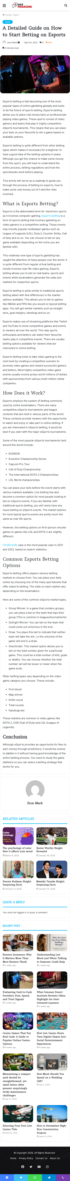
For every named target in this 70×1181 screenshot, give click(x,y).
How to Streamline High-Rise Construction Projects (52, 1129)
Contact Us (41, 1158)
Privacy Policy (26, 1158)
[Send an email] (19, 42)
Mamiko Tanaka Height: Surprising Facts (50, 883)
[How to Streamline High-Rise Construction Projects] (52, 1113)
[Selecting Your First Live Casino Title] (18, 1113)
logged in (22, 912)
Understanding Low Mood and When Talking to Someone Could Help (52, 958)
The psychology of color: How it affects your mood (18, 850)
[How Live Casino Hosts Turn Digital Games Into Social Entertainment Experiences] (52, 1021)
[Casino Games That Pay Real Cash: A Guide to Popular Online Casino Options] (18, 1021)
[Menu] (4, 6)
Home (8, 14)
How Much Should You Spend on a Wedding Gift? (50, 1077)
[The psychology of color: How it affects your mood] (18, 836)
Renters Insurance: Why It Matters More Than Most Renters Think (17, 958)
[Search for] (65, 6)
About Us (55, 1158)
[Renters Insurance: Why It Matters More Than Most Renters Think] (18, 942)
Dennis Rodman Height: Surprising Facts (17, 883)
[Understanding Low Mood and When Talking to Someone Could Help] (52, 942)
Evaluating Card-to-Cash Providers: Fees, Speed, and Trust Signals (17, 996)
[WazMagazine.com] (22, 5)
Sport (16, 14)
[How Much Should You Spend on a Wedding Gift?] (52, 1062)
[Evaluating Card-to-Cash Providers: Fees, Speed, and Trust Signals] (18, 980)
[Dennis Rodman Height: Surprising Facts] (18, 869)
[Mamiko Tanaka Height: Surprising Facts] (51, 869)
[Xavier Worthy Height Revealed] (51, 836)
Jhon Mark (12, 42)
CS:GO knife (10, 545)
